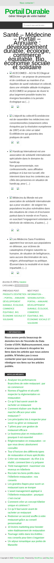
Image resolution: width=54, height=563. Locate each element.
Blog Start (49, 558)
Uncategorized (21, 286)
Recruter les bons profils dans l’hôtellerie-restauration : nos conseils (23, 477)
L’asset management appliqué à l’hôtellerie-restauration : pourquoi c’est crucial (26, 495)
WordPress (38, 558)
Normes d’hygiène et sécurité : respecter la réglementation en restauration (24, 394)
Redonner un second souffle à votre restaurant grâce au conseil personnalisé (27, 520)
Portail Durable (27, 11)
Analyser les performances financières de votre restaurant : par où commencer (26, 383)
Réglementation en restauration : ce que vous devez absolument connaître (27, 444)
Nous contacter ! (27, 3)
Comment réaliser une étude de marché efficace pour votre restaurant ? (24, 412)
